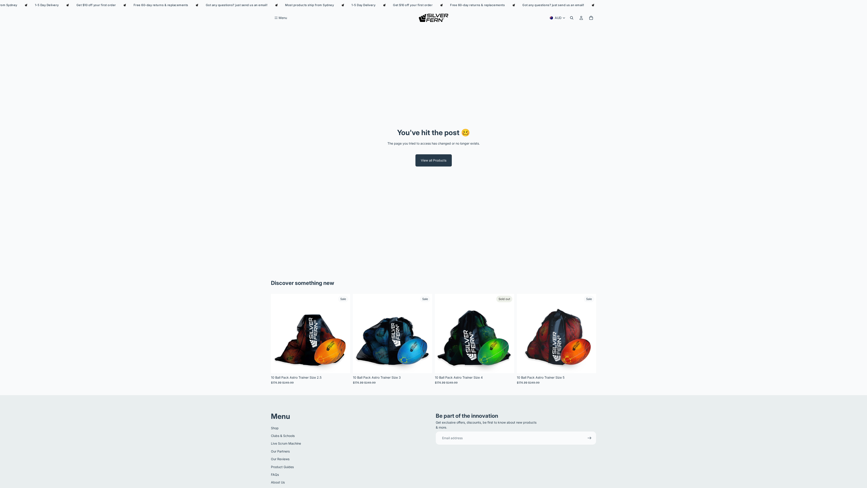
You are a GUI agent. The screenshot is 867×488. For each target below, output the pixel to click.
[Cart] (591, 18)
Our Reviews (280, 459)
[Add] (343, 366)
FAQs (275, 474)
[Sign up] (589, 438)
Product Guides (282, 467)
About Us (278, 482)
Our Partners (280, 451)
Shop (275, 428)
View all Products (433, 160)
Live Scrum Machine (286, 443)
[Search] (572, 18)
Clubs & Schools (283, 436)
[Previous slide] (277, 334)
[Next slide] (343, 334)
